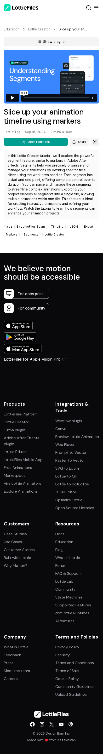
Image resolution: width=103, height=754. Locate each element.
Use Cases (13, 541)
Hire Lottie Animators (22, 483)
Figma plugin (14, 429)
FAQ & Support (68, 573)
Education (64, 541)
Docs (59, 533)
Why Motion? (15, 565)
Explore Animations (21, 491)
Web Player (65, 444)
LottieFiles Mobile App (23, 459)
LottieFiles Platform (21, 414)
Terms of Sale (67, 670)
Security (62, 654)
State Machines (69, 597)
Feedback (12, 654)
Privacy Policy (67, 647)
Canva (60, 428)
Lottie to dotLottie (72, 484)
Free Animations (18, 467)
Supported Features (73, 605)
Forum (60, 565)
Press (8, 662)
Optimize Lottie (68, 499)
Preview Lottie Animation (77, 436)
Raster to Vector (70, 460)
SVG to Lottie (67, 468)
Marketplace (15, 475)
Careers (11, 678)
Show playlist (54, 42)
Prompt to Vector (71, 452)
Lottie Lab (64, 581)
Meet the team (17, 670)
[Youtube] (61, 724)
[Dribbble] (71, 724)
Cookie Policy (67, 678)
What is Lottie (67, 557)
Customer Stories (19, 549)
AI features (64, 620)
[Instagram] (42, 724)
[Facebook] (32, 724)
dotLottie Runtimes (72, 613)
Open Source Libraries (74, 507)
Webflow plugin (68, 420)
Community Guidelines (74, 686)
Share (82, 142)
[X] (51, 724)
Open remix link (39, 142)
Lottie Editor (15, 451)
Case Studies (15, 533)
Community (65, 589)
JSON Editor (65, 492)
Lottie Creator (16, 422)
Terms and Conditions (74, 662)
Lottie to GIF (66, 476)
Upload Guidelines (71, 694)
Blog (59, 549)
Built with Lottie (17, 557)
